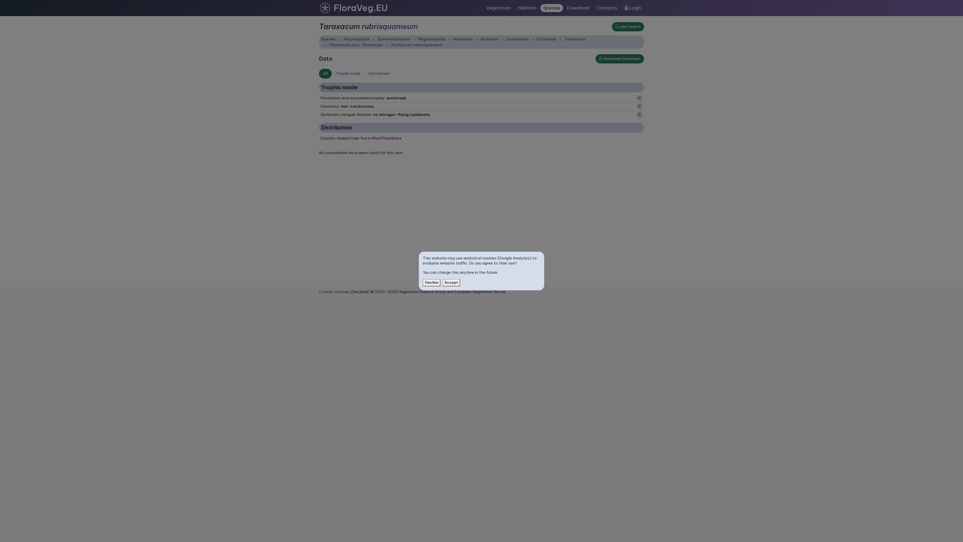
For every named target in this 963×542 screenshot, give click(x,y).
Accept (451, 282)
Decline (431, 282)
